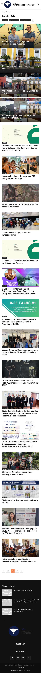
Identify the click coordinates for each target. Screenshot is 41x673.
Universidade (9, 665)
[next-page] (21, 571)
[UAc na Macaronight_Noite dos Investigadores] (20, 221)
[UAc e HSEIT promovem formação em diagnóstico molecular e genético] (20, 110)
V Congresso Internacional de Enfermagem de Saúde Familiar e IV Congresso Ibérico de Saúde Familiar (19, 291)
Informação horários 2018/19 (23, 590)
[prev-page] (3, 571)
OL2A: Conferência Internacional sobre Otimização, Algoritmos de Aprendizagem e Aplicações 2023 (19, 444)
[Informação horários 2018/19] (7, 592)
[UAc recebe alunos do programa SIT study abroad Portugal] (20, 165)
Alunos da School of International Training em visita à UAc (17, 473)
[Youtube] (29, 658)
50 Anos (5, 20)
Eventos (5, 142)
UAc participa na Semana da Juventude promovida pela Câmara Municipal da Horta (20, 352)
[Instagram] (18, 658)
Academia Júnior (13, 20)
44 (8, 571)
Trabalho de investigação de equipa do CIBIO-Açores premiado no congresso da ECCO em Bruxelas (19, 530)
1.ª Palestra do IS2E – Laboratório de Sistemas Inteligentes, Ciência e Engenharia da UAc (19, 321)
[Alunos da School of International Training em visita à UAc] (20, 461)
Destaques (5, 87)
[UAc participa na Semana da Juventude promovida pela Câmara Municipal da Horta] (20, 338)
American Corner (25, 20)
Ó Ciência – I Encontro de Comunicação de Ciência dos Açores (20, 261)
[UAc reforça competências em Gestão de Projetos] (20, 85)
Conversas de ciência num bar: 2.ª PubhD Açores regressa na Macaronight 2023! (20, 382)
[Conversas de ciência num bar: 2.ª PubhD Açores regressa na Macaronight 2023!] (20, 369)
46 (17, 571)
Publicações (20, 667)
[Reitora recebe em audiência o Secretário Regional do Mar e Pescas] (20, 548)
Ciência (4, 38)
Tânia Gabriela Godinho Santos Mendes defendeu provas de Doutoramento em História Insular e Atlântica (20, 413)
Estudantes (5, 63)
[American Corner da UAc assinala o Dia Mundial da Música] (20, 193)
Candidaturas (18, 665)
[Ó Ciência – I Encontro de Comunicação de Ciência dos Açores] (20, 249)
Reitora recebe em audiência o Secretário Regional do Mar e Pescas (19, 560)
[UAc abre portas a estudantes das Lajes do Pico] (20, 60)
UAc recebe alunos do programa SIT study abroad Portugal (18, 177)
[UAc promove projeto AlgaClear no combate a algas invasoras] (20, 36)
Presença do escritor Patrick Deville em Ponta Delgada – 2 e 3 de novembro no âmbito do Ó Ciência (20, 148)
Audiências (5, 556)
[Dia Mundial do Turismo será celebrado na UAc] (20, 489)
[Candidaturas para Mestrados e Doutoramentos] (7, 611)
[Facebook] (12, 658)
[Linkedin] (23, 658)
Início (3, 12)
